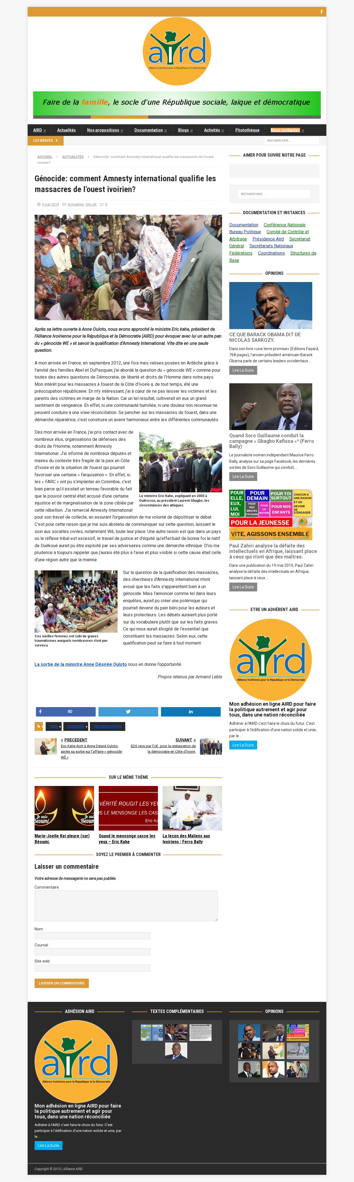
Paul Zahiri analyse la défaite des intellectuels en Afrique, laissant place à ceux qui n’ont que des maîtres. (273, 551)
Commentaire (47, 887)
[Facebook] (321, 12)
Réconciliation (107, 726)
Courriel (41, 945)
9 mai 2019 (50, 204)
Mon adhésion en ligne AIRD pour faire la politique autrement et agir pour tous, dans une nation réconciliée (272, 709)
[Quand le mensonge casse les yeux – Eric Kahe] (128, 808)
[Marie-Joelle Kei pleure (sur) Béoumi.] (64, 808)
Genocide (75, 726)
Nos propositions (103, 130)
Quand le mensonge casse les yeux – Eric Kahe (127, 838)
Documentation (148, 130)
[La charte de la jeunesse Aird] (200, 1032)
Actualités (66, 130)
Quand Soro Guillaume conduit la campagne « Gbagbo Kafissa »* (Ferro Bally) (271, 441)
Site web (42, 961)
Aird (54, 726)
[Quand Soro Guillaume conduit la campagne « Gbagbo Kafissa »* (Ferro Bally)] (273, 1032)
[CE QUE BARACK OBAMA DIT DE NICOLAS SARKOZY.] (249, 1032)
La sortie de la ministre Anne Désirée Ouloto (81, 664)
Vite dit (91, 204)
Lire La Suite (243, 370)
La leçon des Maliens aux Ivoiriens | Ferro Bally (186, 838)
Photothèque (247, 130)
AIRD (37, 130)
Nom (39, 929)
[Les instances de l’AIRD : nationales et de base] (152, 1032)
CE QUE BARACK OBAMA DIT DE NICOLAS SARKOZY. (265, 337)
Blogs (183, 130)
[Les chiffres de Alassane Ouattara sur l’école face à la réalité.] (298, 1051)
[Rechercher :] (291, 140)
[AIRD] (177, 83)
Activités (212, 130)
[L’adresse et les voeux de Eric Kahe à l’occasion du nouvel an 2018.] (249, 1069)
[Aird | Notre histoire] (176, 1032)
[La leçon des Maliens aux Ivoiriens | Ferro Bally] (192, 808)
